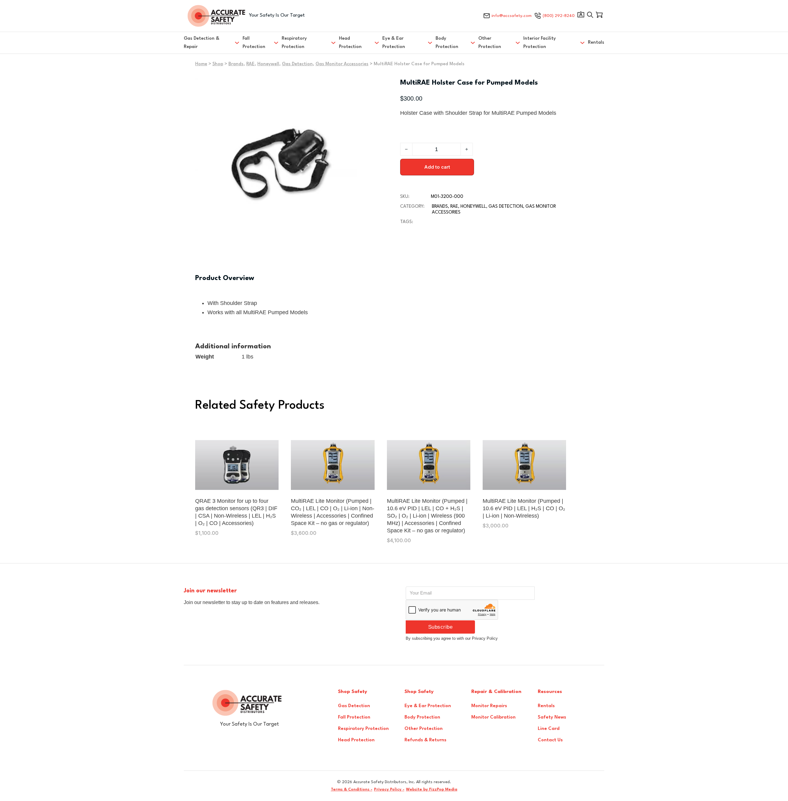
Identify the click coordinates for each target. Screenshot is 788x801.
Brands (235, 64)
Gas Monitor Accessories (342, 64)
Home (201, 64)
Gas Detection (297, 64)
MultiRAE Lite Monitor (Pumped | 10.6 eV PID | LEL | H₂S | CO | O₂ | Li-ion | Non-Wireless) (524, 508)
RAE (250, 64)
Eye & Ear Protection (393, 42)
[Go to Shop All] (590, 16)
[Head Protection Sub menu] (376, 42)
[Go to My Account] (581, 16)
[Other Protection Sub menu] (517, 42)
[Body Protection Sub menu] (472, 42)
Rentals (596, 42)
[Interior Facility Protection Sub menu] (582, 42)
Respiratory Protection (294, 42)
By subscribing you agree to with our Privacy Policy (452, 638)
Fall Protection (254, 42)
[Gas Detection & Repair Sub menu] (237, 42)
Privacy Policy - (389, 789)
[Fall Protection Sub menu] (276, 42)
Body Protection (447, 42)
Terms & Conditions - (351, 789)
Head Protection (350, 42)
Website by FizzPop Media (431, 789)
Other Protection (489, 42)
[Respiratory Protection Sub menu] (333, 42)
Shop (217, 64)
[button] (357, 86)
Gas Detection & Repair (201, 42)
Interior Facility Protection (539, 42)
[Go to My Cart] (599, 16)
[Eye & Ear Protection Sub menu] (430, 42)
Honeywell (268, 64)
